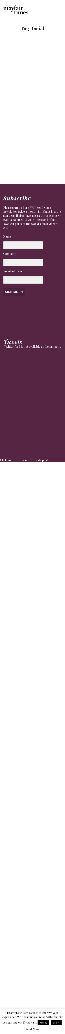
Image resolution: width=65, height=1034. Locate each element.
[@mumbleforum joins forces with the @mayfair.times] (32, 648)
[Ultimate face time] (32, 57)
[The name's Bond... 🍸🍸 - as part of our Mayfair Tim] (32, 980)
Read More (32, 1029)
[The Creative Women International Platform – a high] (32, 807)
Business (11, 152)
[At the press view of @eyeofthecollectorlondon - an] (32, 591)
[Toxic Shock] (32, 125)
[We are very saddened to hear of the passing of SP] (32, 558)
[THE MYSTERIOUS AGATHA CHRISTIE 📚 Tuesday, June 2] (32, 725)
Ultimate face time (20, 80)
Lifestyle (11, 84)
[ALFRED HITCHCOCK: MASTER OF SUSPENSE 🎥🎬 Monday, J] (32, 502)
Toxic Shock (16, 148)
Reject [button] (56, 1022)
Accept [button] (43, 1022)
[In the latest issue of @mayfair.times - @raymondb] (32, 902)
